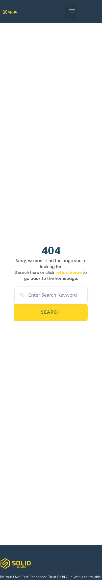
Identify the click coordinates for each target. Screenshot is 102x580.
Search (51, 312)
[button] (71, 11)
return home (68, 272)
